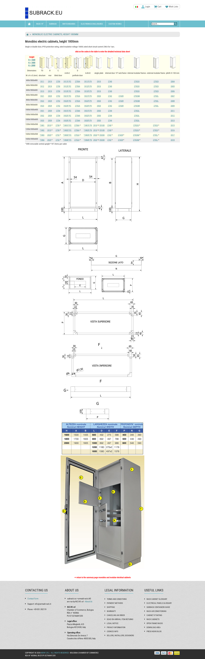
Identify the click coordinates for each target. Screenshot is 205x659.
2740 (110, 81)
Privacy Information (116, 627)
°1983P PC (67, 135)
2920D (102, 135)
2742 (110, 96)
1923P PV (88, 106)
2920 (99, 96)
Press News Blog (154, 631)
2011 (173, 111)
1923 (42, 106)
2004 (173, 81)
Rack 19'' (39, 24)
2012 (173, 115)
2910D (102, 125)
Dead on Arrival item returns (120, 619)
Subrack (53, 24)
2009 (173, 106)
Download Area (154, 627)
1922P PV (88, 101)
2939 (50, 111)
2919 (50, 81)
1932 (42, 115)
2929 (50, 96)
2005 (173, 86)
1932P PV (88, 115)
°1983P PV (88, 135)
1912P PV (88, 86)
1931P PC (67, 111)
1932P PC (67, 115)
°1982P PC (67, 130)
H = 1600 (31, 60)
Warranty (111, 611)
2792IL (136, 111)
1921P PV (88, 96)
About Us (88, 601)
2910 (99, 81)
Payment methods (115, 603)
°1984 (42, 140)
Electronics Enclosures (92, 24)
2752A (77, 96)
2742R (121, 96)
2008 (173, 101)
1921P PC (67, 96)
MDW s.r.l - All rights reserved (55, 653)
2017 (173, 135)
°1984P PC (67, 140)
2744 (110, 111)
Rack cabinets (153, 619)
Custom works (114, 24)
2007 (173, 96)
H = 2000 (31, 65)
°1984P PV (88, 140)
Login (147, 6)
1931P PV (88, 111)
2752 (58, 96)
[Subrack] (49, 13)
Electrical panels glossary (159, 603)
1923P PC (67, 106)
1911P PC (67, 81)
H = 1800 (31, 62)
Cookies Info (112, 631)
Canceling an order (116, 615)
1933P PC (67, 120)
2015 (173, 125)
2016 (173, 130)
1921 (42, 96)
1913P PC (67, 91)
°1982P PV (88, 130)
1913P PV (88, 91)
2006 (173, 91)
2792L (156, 96)
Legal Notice (112, 623)
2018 (173, 140)
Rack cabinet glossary (157, 599)
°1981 (42, 125)
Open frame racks (155, 623)
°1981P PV (88, 125)
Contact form (32, 598)
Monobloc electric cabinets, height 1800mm (55, 34)
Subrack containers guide (158, 607)
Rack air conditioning (156, 611)
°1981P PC (67, 125)
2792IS (136, 81)
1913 (42, 91)
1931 (42, 111)
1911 (42, 81)
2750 (58, 81)
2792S (156, 81)
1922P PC (67, 101)
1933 (42, 120)
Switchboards (68, 24)
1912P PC (67, 86)
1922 (42, 101)
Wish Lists (173, 6)
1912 (42, 86)
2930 (99, 111)
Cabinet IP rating (154, 615)
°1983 (42, 135)
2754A (77, 111)
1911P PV (88, 81)
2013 (173, 120)
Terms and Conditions (117, 599)
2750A (77, 81)
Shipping (111, 607)
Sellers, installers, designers (120, 635)
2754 (58, 111)
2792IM (137, 96)
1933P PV (88, 120)
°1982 (42, 130)
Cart (159, 6)
